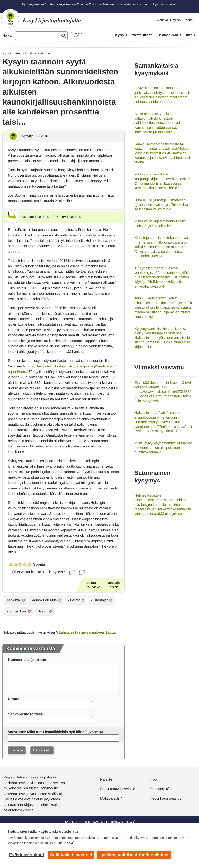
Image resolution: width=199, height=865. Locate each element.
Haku (7, 35)
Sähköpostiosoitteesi (26, 714)
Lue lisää (64, 843)
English (175, 20)
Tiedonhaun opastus (165, 798)
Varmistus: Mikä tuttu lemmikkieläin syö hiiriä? (47, 732)
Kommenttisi (19, 659)
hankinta (13, 600)
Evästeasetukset (26, 854)
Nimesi (14, 699)
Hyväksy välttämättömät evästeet (134, 854)
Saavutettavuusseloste (117, 789)
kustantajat (99, 600)
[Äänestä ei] (82, 573)
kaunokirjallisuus (44, 600)
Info (189, 35)
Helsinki (113, 587)
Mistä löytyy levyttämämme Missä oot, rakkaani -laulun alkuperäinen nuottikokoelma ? (163, 447)
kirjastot (74, 600)
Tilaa (153, 779)
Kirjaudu (188, 20)
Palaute (106, 779)
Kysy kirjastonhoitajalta (18, 53)
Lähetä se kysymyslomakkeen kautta (87, 632)
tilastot (42, 611)
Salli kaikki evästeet (71, 854)
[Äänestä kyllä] (72, 572)
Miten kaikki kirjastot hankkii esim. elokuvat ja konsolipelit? (160, 223)
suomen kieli (16, 611)
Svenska (162, 20)
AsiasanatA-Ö (76, 35)
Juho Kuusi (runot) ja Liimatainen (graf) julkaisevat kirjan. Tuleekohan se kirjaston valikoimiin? (161, 204)
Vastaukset (142, 35)
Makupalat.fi (109, 798)
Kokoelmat (168, 35)
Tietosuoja (158, 789)
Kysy (119, 35)
